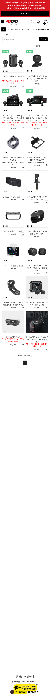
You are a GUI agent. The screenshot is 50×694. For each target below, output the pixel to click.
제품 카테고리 (19, 29)
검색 (44, 39)
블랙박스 (29, 29)
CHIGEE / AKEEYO (41, 29)
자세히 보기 (25, 13)
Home (10, 29)
